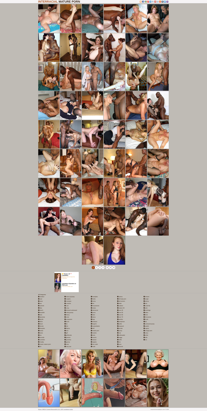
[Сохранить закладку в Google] (146, 2)
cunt (67, 305)
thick (146, 314)
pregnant (121, 326)
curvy (67, 308)
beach (41, 310)
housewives (95, 305)
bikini (41, 321)
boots (41, 333)
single (147, 299)
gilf (67, 333)
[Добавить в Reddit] (158, 2)
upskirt (147, 326)
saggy (120, 337)
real (119, 333)
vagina (147, 328)
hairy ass (68, 346)
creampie (68, 301)
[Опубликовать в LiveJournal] (153, 2)
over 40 (120, 310)
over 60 (120, 314)
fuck (67, 330)
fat (66, 324)
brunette (41, 337)
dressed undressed (71, 310)
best (40, 314)
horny (94, 301)
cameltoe (42, 339)
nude (93, 346)
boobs (41, 330)
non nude (95, 344)
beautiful (42, 312)
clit (40, 346)
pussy (120, 330)
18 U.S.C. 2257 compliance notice (64, 409)
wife (146, 337)
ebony (68, 314)
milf (93, 328)
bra (40, 335)
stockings (147, 310)
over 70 (120, 317)
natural (94, 339)
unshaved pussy (149, 324)
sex (119, 342)
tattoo (146, 312)
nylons (120, 296)
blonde (41, 326)
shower (147, 296)
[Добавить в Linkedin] (150, 2)
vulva (146, 333)
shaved (120, 346)
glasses (68, 337)
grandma (68, 339)
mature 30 (121, 308)
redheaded (121, 335)
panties (120, 319)
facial (67, 321)
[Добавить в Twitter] (165, 2)
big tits (41, 319)
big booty (42, 317)
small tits (147, 305)
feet (67, 326)
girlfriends (69, 335)
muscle (94, 337)
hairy (67, 344)
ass (40, 303)
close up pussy (70, 296)
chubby (41, 342)
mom (93, 335)
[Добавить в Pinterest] (155, 2)
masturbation (96, 326)
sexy (119, 344)
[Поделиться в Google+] (148, 2)
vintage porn (148, 330)
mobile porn (95, 330)
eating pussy (69, 312)
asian (41, 301)
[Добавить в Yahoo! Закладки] (167, 2)
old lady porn (122, 299)
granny (68, 342)
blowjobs (42, 328)
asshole (41, 305)
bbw (40, 308)
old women (121, 301)
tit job (146, 319)
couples (68, 299)
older (120, 303)
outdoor (120, 305)
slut (146, 303)
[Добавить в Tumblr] (162, 2)
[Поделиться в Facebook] (143, 2)
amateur (41, 296)
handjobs (95, 296)
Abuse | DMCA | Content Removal (46, 409)
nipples (94, 342)
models (94, 333)
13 (107, 267)
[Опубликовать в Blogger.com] (141, 2)
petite (120, 324)
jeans (93, 312)
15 (113, 267)
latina (93, 317)
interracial (95, 310)
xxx (146, 339)
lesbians (94, 321)
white (146, 335)
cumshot (68, 303)
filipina (68, 328)
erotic (67, 317)
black (41, 324)
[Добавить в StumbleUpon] (160, 2)
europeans (69, 319)
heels (93, 299)
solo (146, 308)
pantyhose (121, 321)
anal (40, 299)
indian (94, 308)
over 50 (120, 312)
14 (110, 267)
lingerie (94, 324)
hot (93, 303)
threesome (148, 317)
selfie (120, 339)
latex (93, 314)
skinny (147, 301)
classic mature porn (45, 344)
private (120, 328)
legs (93, 319)
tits (146, 321)
